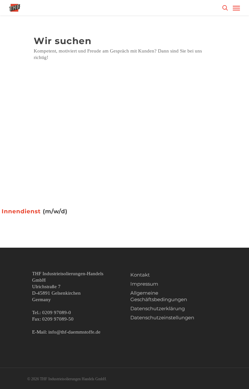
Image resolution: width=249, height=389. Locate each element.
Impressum (144, 284)
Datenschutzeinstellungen (162, 317)
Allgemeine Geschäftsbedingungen (158, 296)
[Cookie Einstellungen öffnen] (14, 381)
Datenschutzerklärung (157, 308)
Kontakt (140, 275)
